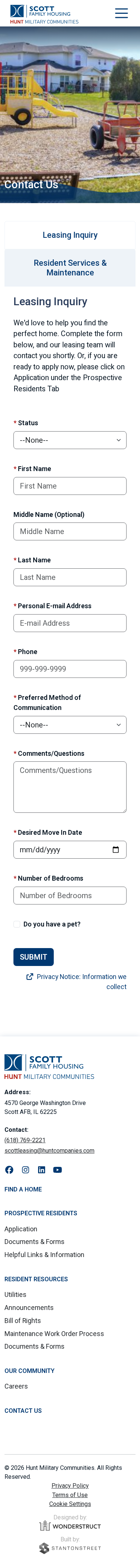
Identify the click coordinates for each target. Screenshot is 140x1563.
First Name (32, 469)
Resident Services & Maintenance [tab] (70, 267)
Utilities (15, 1294)
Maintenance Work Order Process (54, 1334)
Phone (25, 652)
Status (25, 423)
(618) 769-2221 (25, 1140)
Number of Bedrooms (48, 878)
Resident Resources (36, 1279)
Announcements (29, 1307)
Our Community (29, 1370)
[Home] (44, 14)
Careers (16, 1386)
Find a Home (23, 1189)
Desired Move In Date (47, 832)
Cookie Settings (70, 1503)
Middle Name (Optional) (48, 514)
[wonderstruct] (70, 1525)
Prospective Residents (40, 1213)
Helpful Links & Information (44, 1255)
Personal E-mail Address (52, 606)
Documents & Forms (34, 1241)
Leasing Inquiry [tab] (70, 235)
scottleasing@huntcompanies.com (49, 1150)
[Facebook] (9, 1170)
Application (20, 1229)
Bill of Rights (22, 1320)
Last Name (32, 560)
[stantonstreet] (70, 1548)
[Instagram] (26, 1170)
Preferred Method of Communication (47, 702)
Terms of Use (70, 1495)
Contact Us (23, 1410)
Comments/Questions (48, 753)
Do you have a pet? (52, 924)
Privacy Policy (70, 1485)
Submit (33, 957)
